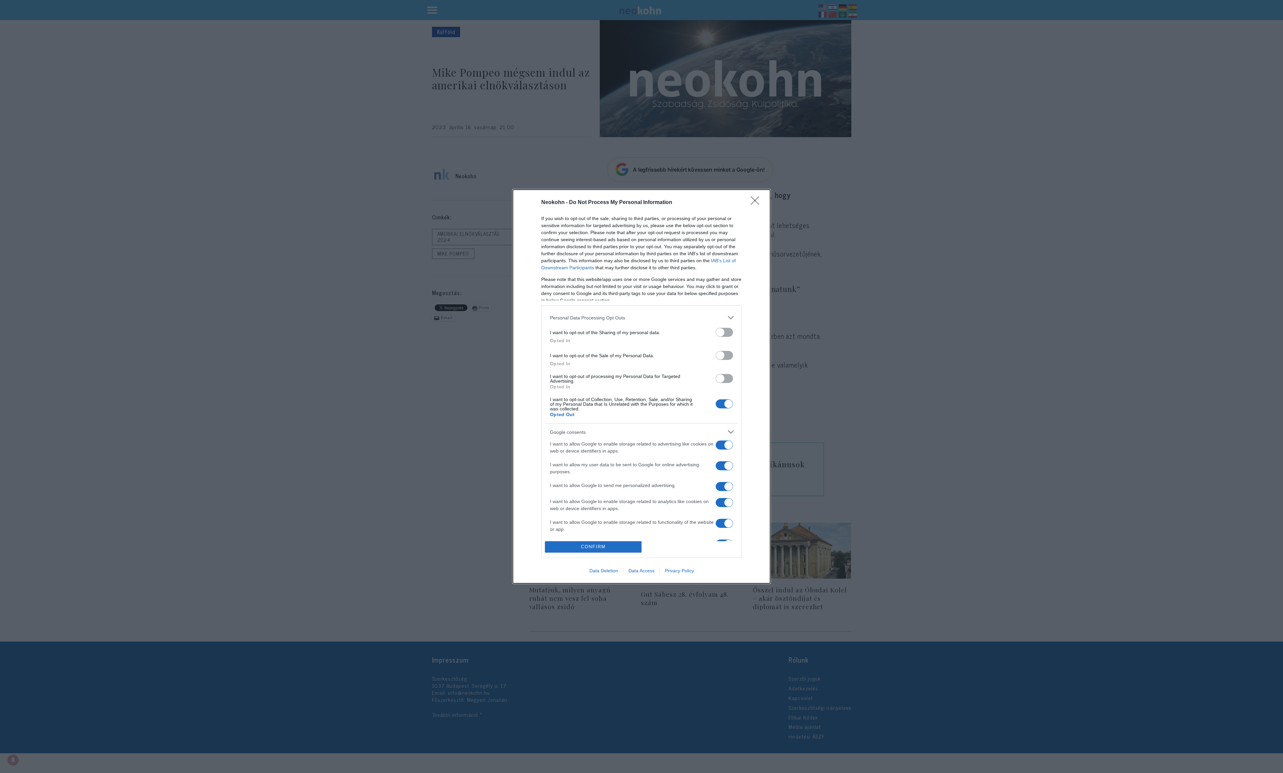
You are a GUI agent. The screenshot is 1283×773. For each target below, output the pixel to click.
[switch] (724, 332)
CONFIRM (593, 546)
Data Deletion (603, 570)
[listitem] (641, 317)
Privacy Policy (679, 570)
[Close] (757, 202)
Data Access (641, 570)
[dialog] (641, 386)
